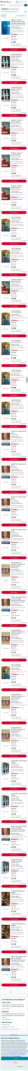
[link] (25, 11)
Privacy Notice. (17, 1056)
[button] (23, 46)
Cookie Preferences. (14, 1051)
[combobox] (16, 5)
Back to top (14, 1034)
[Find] (25, 5)
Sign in (21, 2)
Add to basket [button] (14, 49)
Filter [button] (4, 15)
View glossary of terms (8, 1027)
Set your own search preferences (10, 1029)
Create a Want (5, 1008)
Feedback (26, 380)
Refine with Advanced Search (10, 11)
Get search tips (6, 1024)
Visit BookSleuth (6, 1019)
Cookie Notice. (22, 1053)
